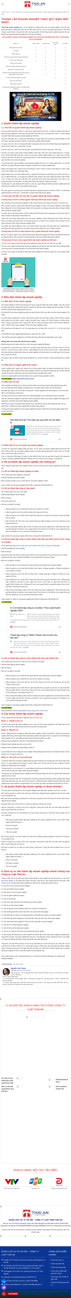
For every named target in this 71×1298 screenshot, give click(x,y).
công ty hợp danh (18, 492)
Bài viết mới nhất (18, 964)
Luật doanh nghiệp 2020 (33, 131)
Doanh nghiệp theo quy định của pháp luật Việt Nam (27, 12)
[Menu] (2, 4)
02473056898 (13, 1294)
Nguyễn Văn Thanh (18, 968)
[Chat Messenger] (3, 1287)
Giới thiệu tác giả (7, 964)
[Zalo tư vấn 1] (3, 1281)
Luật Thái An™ (5, 12)
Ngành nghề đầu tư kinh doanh (23, 379)
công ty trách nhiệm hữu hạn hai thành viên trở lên (28, 545)
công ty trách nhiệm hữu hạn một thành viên (26, 661)
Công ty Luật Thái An (24, 970)
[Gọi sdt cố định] (3, 1293)
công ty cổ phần (51, 545)
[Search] (69, 4)
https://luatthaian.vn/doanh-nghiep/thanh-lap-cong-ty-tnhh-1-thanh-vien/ (24, 710)
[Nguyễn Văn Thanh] (6, 971)
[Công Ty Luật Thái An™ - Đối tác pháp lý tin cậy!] (34, 4)
